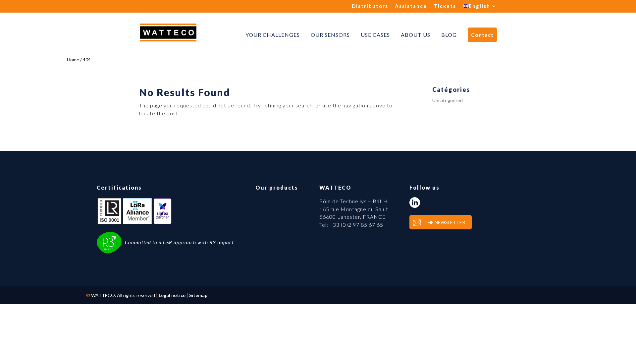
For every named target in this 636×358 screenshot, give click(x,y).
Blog (449, 35)
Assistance (411, 6)
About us (415, 35)
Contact (482, 34)
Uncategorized (447, 100)
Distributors (370, 6)
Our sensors (330, 35)
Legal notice (172, 295)
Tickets (445, 6)
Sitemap (198, 295)
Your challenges (272, 35)
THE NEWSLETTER (444, 222)
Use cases (375, 35)
